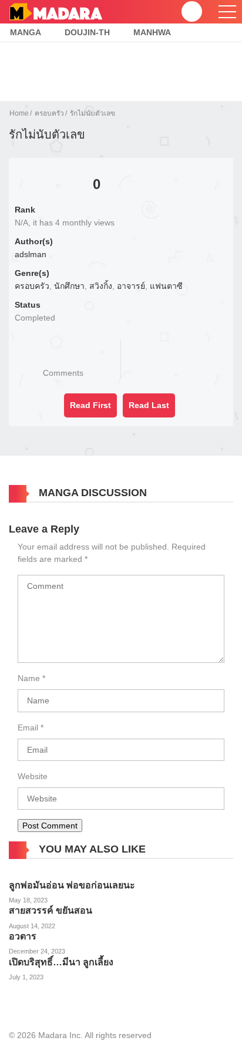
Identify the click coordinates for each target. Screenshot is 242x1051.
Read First (90, 405)
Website (33, 776)
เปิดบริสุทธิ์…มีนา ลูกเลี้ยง (61, 962)
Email (28, 727)
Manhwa (152, 32)
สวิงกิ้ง (100, 286)
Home (19, 113)
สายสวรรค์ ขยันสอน (50, 910)
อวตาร (22, 936)
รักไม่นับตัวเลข (92, 113)
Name (29, 678)
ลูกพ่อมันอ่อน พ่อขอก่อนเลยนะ (72, 885)
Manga (25, 32)
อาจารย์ (131, 286)
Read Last (149, 405)
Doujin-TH (87, 32)
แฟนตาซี (166, 286)
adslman (30, 254)
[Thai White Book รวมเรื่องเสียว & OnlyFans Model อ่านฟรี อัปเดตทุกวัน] (55, 11)
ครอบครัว (49, 113)
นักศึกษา (69, 286)
